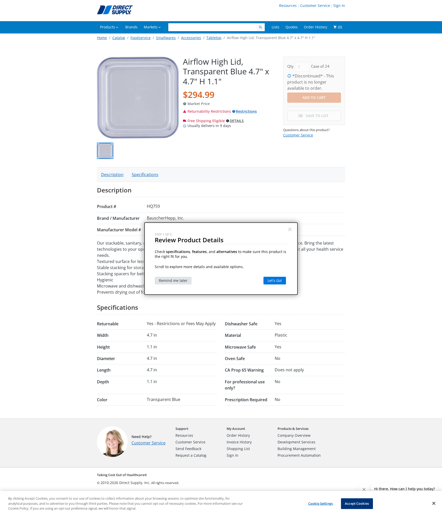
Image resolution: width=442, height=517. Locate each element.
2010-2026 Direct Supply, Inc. (125, 482)
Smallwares (166, 37)
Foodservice (140, 37)
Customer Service (315, 5)
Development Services (296, 442)
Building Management (297, 448)
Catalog (118, 37)
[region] (221, 504)
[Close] (433, 503)
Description (112, 174)
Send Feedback (188, 448)
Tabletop (214, 37)
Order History (238, 435)
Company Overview (294, 435)
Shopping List (238, 448)
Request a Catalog (190, 455)
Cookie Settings (320, 503)
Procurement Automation (299, 455)
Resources (288, 5)
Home (102, 37)
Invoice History (239, 442)
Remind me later (173, 280)
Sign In (339, 5)
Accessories (191, 37)
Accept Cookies (357, 503)
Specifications (145, 174)
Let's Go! (275, 280)
